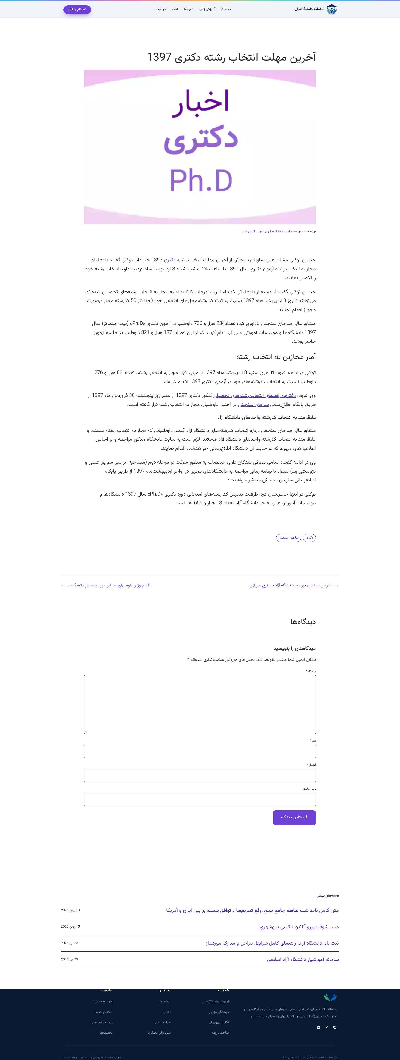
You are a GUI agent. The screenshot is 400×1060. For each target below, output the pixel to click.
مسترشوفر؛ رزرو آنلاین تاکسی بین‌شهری (299, 927)
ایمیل (311, 764)
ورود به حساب (102, 1001)
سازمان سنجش (253, 405)
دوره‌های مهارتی (218, 1012)
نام (313, 740)
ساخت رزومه (220, 1032)
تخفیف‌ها (106, 1032)
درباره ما (165, 1001)
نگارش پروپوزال (219, 1022)
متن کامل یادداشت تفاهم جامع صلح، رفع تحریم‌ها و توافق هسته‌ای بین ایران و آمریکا (252, 910)
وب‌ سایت (309, 789)
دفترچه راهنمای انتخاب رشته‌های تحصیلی (254, 396)
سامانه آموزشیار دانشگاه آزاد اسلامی (303, 959)
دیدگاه (311, 671)
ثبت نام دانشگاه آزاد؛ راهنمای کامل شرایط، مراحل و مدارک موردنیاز (272, 943)
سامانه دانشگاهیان (309, 9)
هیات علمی (163, 1022)
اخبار (244, 231)
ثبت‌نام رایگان (77, 9)
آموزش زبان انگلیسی (215, 1001)
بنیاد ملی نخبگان (159, 1032)
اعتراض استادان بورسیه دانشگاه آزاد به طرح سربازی (291, 585)
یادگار (66, 1058)
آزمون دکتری (256, 231)
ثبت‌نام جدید (103, 1012)
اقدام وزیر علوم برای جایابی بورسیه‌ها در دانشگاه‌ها (109, 585)
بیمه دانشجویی (102, 1022)
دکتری (170, 260)
